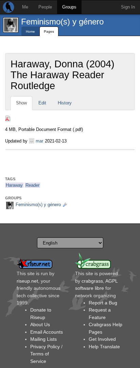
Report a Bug (103, 302)
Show (21, 102)
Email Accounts (46, 332)
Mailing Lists (43, 339)
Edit (42, 102)
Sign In (128, 7)
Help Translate (104, 346)
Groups (69, 7)
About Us (40, 324)
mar (39, 141)
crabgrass (92, 281)
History (65, 102)
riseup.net (27, 281)
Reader (32, 185)
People (45, 7)
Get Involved (102, 339)
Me (25, 7)
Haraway (14, 185)
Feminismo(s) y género (62, 21)
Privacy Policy (45, 346)
